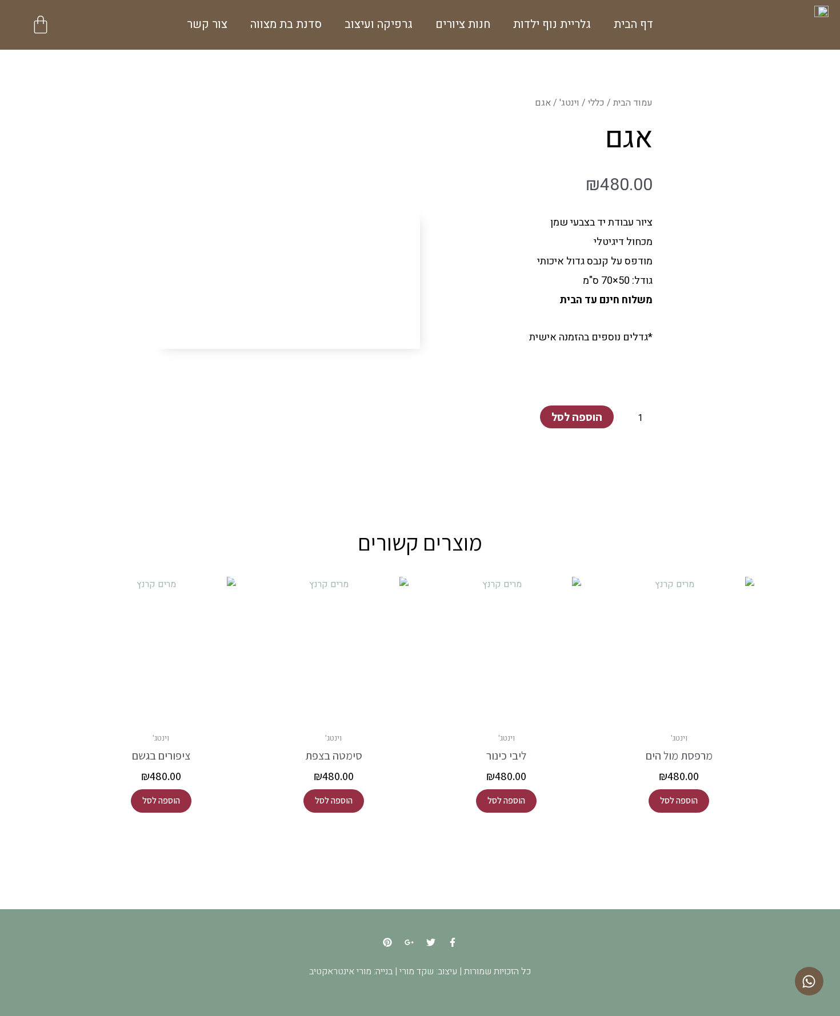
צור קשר (207, 24)
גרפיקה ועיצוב (379, 24)
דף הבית (633, 24)
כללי (596, 103)
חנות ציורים (462, 24)
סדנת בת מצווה (286, 24)
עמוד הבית (633, 103)
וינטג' (569, 103)
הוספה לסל (576, 416)
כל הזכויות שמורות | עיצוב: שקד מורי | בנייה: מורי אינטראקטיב (420, 971)
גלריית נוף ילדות (552, 24)
